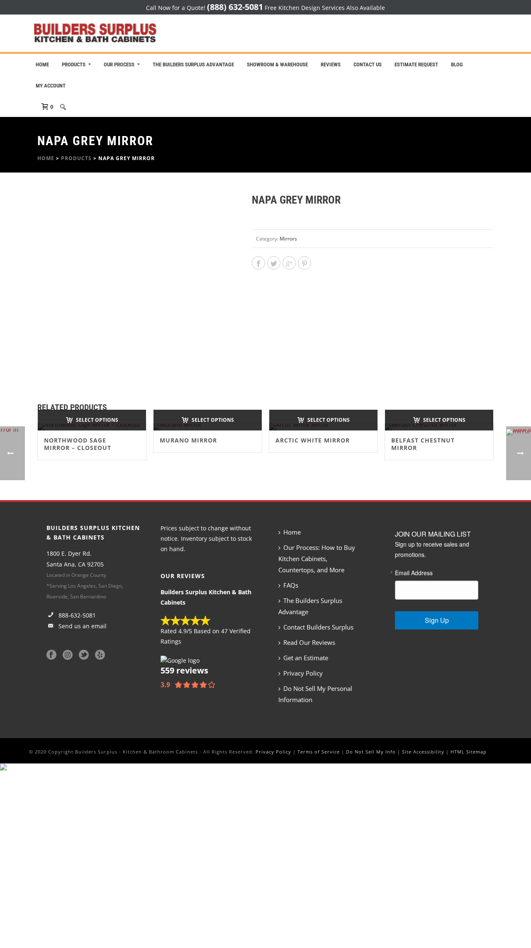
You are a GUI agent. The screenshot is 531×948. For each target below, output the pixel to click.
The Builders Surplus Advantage (193, 64)
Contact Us (367, 64)
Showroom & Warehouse (277, 64)
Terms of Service (318, 752)
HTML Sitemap (469, 752)
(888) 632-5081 (235, 7)
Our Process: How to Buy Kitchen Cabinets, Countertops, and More (316, 558)
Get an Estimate (305, 658)
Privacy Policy (303, 673)
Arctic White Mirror (312, 440)
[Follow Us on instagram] (68, 655)
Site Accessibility (423, 752)
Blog (457, 64)
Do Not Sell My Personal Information (315, 694)
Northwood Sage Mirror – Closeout (77, 444)
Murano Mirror (188, 440)
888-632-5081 (76, 615)
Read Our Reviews (309, 642)
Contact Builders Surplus (318, 627)
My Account (51, 86)
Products (73, 64)
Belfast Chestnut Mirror (423, 444)
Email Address (414, 573)
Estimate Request (416, 64)
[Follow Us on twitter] (84, 655)
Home (42, 64)
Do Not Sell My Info (371, 752)
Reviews (331, 64)
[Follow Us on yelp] (100, 655)
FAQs (290, 585)
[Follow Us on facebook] (51, 655)
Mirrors (288, 238)
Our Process (119, 64)
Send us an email (82, 626)
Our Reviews (183, 576)
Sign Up (437, 620)
